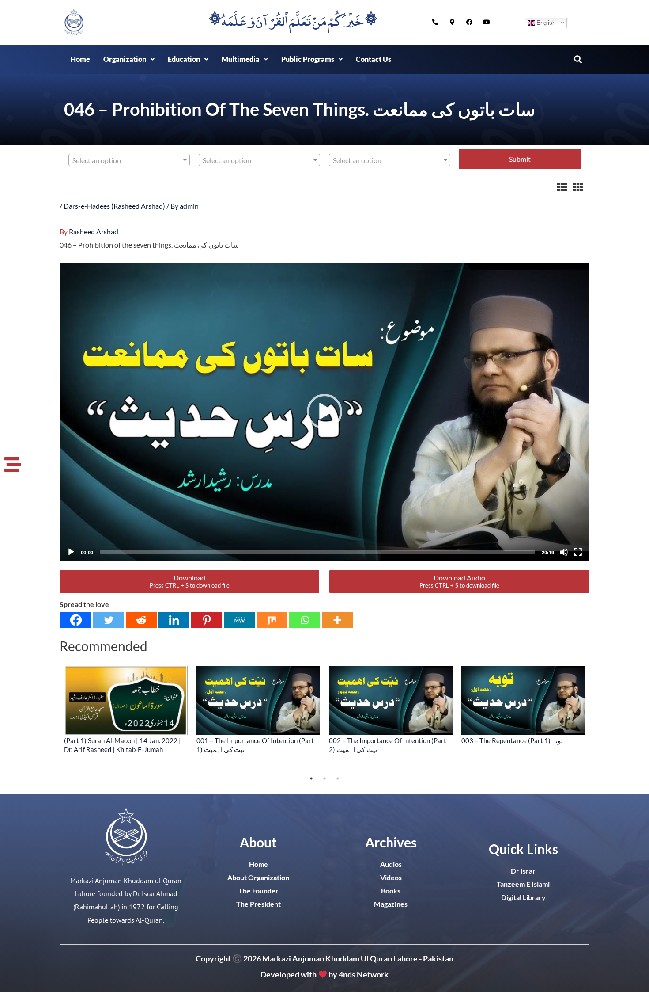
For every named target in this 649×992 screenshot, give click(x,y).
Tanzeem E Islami (523, 884)
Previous (53, 718)
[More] (337, 620)
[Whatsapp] (304, 620)
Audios (391, 864)
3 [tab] (337, 778)
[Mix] (272, 620)
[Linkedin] (173, 620)
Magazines (391, 904)
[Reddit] (141, 620)
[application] (324, 412)
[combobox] (129, 160)
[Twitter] (108, 620)
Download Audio (459, 581)
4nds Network (364, 975)
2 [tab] (324, 778)
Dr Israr (523, 870)
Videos (391, 877)
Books (390, 890)
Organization (124, 59)
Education (184, 59)
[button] (129, 59)
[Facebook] (75, 620)
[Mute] (563, 552)
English (545, 22)
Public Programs (307, 59)
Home (80, 59)
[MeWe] (239, 620)
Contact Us (373, 59)
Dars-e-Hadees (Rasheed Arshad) (114, 206)
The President (258, 904)
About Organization (258, 877)
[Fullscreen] (578, 552)
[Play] (71, 552)
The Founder (258, 890)
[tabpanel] (126, 709)
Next (596, 718)
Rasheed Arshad (93, 231)
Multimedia (241, 59)
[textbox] (129, 160)
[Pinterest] (206, 620)
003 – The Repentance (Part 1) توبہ (512, 740)
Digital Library (523, 897)
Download (190, 581)
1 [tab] (311, 778)
